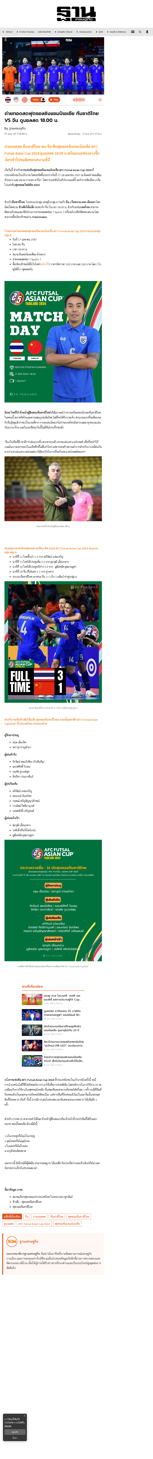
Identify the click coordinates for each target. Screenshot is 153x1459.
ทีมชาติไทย (57, 1216)
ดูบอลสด (9, 1223)
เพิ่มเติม (7, 1426)
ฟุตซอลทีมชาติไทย (78, 1216)
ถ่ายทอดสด (39, 1216)
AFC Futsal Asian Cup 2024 (34, 1223)
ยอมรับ (15, 1432)
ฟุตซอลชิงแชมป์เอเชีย (67, 1223)
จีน (26, 1216)
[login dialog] (147, 31)
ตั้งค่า (15, 1438)
